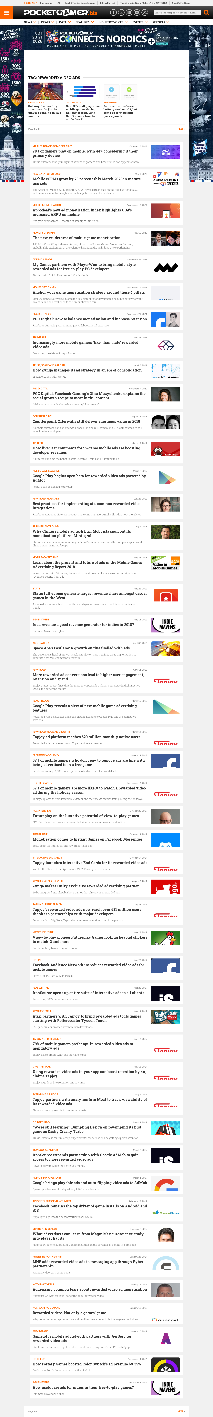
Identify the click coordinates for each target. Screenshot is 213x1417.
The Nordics (46, 3)
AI (59, 3)
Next (180, 129)
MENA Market (107, 3)
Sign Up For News (181, 3)
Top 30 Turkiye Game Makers (80, 3)
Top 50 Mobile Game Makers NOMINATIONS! (143, 3)
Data (63, 22)
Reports (159, 22)
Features (83, 22)
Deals (45, 22)
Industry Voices (111, 22)
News (28, 22)
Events (138, 22)
